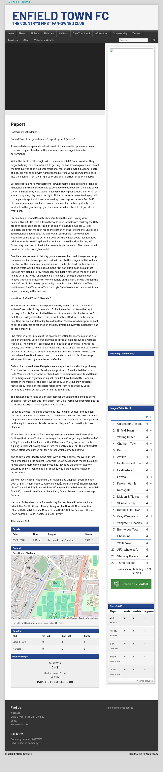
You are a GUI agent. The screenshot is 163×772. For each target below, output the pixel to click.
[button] (55, 583)
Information (101, 33)
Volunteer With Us (44, 40)
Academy (13, 40)
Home (11, 33)
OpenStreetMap (84, 618)
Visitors (63, 33)
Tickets (35, 33)
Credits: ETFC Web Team (143, 753)
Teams (136, 33)
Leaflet (67, 618)
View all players (144, 680)
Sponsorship (120, 33)
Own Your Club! (81, 33)
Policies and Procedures (119, 707)
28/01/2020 (55, 663)
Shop (26, 40)
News (22, 33)
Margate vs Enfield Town (55, 682)
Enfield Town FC (60, 15)
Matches (49, 33)
